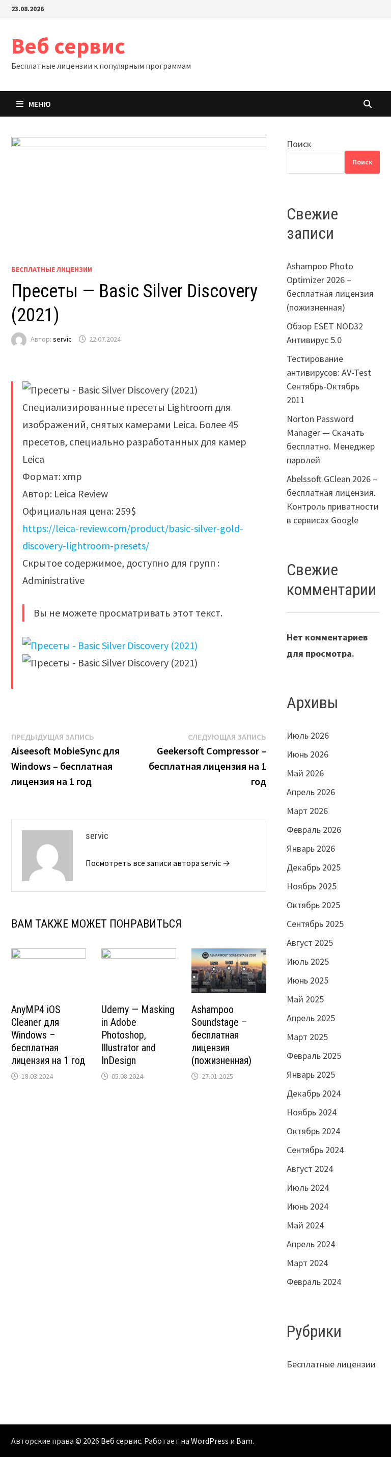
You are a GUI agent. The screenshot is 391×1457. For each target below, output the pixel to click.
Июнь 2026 (307, 754)
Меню (40, 104)
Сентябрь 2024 (315, 1150)
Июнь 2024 (307, 1206)
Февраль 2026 (314, 829)
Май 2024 (305, 1225)
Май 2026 (305, 773)
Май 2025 (305, 999)
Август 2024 (310, 1168)
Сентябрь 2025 (315, 924)
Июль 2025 (308, 961)
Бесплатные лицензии (51, 269)
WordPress (210, 1441)
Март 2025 (307, 1037)
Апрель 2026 (311, 792)
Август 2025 (310, 942)
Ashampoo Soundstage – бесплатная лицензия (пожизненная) (221, 1035)
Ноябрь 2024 (312, 1112)
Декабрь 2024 (314, 1093)
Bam (244, 1441)
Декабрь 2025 (314, 867)
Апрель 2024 (311, 1244)
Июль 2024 (308, 1187)
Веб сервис (68, 46)
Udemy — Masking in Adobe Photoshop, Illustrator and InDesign (138, 1035)
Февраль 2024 (314, 1281)
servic (62, 339)
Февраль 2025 (314, 1055)
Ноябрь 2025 (312, 886)
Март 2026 (307, 811)
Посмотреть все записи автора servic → (158, 863)
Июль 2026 (308, 735)
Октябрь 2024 (313, 1131)
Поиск (299, 144)
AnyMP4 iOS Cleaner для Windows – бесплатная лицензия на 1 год (48, 1035)
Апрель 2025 (311, 1018)
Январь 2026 (311, 848)
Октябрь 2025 (313, 905)
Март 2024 (307, 1263)
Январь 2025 (311, 1074)
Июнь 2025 (307, 980)
